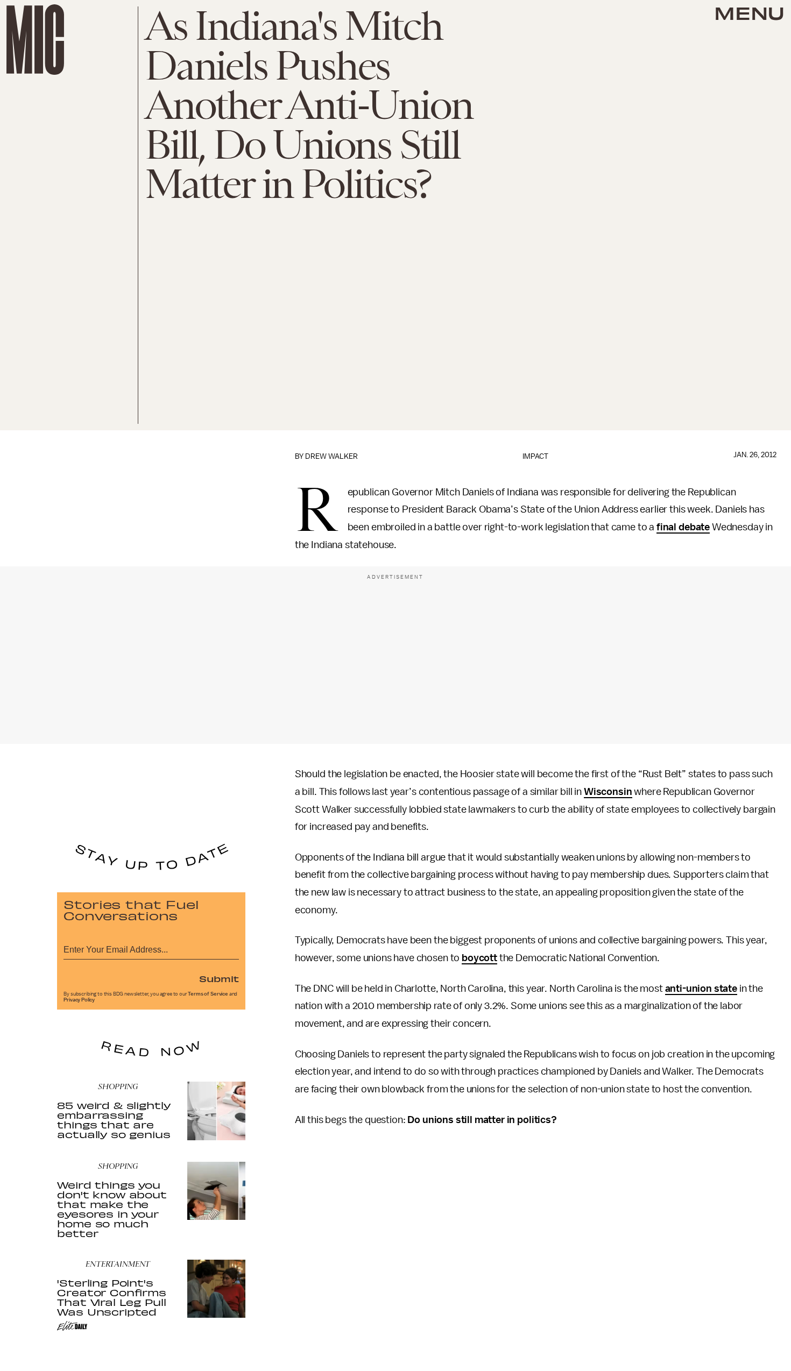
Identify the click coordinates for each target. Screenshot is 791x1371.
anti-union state (701, 988)
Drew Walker (331, 456)
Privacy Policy (79, 1000)
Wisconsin (608, 791)
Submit (219, 978)
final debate (683, 527)
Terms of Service (208, 994)
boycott (479, 958)
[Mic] (35, 39)
